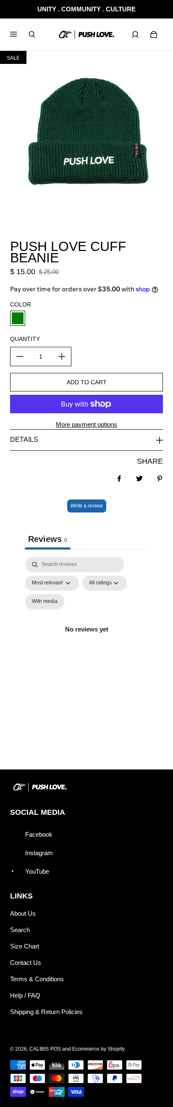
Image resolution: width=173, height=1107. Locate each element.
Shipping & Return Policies (46, 1011)
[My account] (135, 34)
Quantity (25, 339)
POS (55, 1049)
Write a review (87, 506)
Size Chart (24, 946)
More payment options (86, 424)
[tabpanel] (86, 639)
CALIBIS (39, 1049)
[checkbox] (44, 601)
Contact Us (25, 962)
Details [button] (24, 439)
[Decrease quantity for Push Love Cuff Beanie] (19, 356)
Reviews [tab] (47, 539)
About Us (23, 913)
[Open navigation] (19, 34)
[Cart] (153, 34)
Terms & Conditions (37, 979)
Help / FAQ (25, 995)
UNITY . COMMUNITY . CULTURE (86, 9)
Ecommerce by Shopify (98, 1049)
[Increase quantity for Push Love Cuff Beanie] (61, 356)
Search (20, 929)
